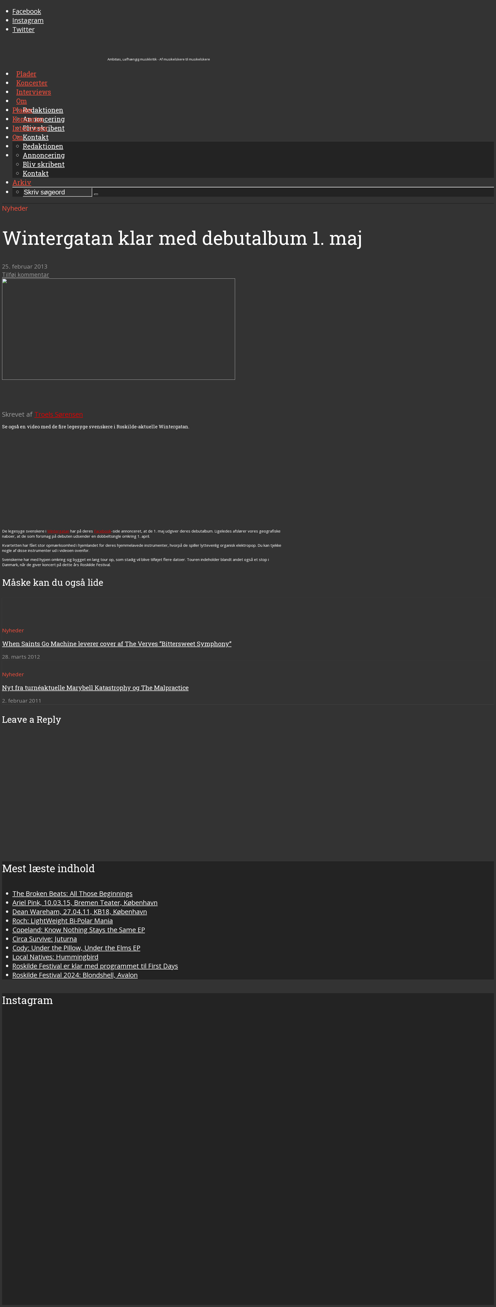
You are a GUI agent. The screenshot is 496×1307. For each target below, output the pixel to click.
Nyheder (15, 208)
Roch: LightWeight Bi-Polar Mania (62, 920)
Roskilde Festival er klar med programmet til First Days (95, 965)
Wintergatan (58, 531)
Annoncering (44, 155)
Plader (22, 109)
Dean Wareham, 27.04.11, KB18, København (79, 911)
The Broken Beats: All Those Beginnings (72, 893)
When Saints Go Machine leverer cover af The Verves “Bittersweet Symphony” (116, 644)
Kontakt (36, 173)
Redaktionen (43, 146)
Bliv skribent (44, 164)
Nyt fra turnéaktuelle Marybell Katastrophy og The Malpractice (95, 687)
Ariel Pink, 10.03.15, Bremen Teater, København (85, 902)
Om (17, 137)
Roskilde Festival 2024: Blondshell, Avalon (75, 974)
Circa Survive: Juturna (44, 938)
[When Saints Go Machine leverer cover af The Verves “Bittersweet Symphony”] (21, 620)
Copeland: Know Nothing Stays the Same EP (78, 929)
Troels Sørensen (58, 414)
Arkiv (21, 182)
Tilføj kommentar (25, 274)
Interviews (29, 128)
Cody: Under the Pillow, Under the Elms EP (76, 947)
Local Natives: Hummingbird (55, 956)
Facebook (102, 531)
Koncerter (28, 119)
